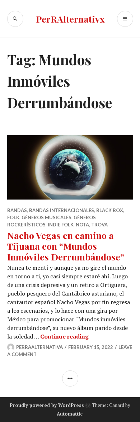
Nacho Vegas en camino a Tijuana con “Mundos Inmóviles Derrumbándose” (65, 246)
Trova (99, 224)
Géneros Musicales (46, 217)
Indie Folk (61, 224)
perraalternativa (39, 347)
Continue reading (64, 336)
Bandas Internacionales (61, 210)
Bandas (17, 210)
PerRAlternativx (70, 19)
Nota (82, 224)
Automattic (70, 414)
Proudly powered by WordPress (47, 405)
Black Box (109, 210)
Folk (13, 217)
